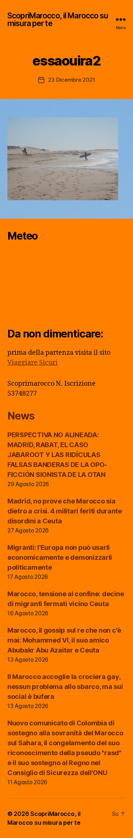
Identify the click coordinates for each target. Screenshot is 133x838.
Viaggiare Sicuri (32, 362)
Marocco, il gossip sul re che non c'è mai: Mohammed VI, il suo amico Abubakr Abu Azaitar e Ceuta (64, 640)
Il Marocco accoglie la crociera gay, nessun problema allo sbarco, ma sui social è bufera (65, 686)
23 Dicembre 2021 (71, 79)
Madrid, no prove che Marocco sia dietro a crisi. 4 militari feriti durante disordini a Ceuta (64, 511)
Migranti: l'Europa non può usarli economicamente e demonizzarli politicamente (59, 557)
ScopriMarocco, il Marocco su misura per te (57, 19)
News (20, 416)
